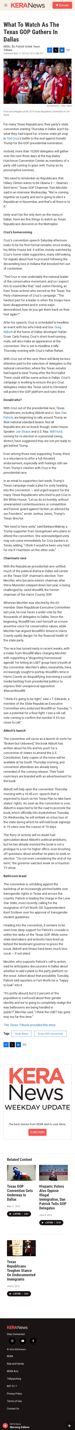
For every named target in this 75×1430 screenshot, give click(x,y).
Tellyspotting (14, 1378)
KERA (10, 1356)
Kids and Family (15, 1364)
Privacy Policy (14, 1393)
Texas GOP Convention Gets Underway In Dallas (20, 1193)
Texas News (21, 1033)
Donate (64, 5)
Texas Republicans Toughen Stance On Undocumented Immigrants (21, 1270)
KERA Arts (12, 1371)
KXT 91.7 (12, 1386)
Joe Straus (23, 431)
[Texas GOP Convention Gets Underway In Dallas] (21, 1173)
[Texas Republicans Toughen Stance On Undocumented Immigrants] (21, 1248)
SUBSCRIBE (37, 1132)
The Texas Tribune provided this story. (29, 1025)
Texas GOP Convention (50, 1033)
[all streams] (70, 1425)
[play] (5, 1425)
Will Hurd (56, 431)
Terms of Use (14, 1401)
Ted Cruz (13, 138)
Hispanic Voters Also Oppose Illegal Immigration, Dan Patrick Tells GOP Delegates (52, 1197)
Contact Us (13, 1408)
